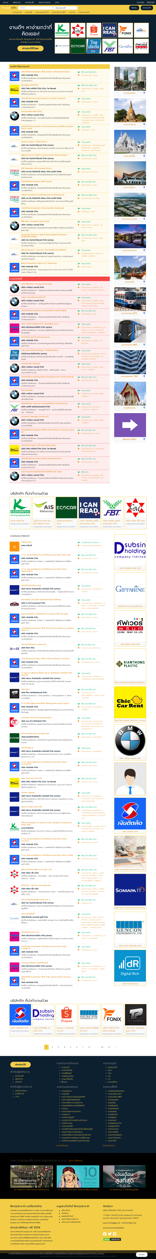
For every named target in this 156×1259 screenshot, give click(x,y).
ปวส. (110, 1070)
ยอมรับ (141, 1254)
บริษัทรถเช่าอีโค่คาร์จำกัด (30, 737)
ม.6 (109, 1076)
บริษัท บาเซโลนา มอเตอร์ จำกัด (32, 115)
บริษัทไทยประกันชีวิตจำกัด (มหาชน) (34, 353)
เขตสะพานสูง (96, 648)
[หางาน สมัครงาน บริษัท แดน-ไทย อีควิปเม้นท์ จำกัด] (14, 722)
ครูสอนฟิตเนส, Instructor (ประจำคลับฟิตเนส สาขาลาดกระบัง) (44, 403)
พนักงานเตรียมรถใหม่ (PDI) (31, 111)
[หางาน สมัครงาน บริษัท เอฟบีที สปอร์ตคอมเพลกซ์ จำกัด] (14, 407)
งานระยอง (112, 1120)
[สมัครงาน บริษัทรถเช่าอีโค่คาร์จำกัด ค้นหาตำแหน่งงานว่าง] (78, 46)
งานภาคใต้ (112, 1140)
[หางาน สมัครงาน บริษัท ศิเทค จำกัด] (14, 648)
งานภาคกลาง (113, 1129)
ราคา (57, 2)
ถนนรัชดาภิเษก (97, 327)
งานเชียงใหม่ (113, 1105)
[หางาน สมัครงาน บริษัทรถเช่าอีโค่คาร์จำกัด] (14, 738)
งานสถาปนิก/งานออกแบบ (72, 1131)
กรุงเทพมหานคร (86, 75)
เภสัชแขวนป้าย (26, 542)
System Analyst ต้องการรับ (31, 807)
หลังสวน (95, 873)
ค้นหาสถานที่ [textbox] (64, 8)
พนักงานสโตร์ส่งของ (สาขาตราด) (33, 644)
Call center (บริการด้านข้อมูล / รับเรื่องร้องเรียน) (39, 350)
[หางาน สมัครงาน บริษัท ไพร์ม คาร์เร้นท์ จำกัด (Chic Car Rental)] (14, 89)
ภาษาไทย (140, 2)
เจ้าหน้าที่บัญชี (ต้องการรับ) (31, 585)
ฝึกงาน (64, 1081)
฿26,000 (93, 870)
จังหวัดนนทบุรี (86, 145)
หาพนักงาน (19, 1093)
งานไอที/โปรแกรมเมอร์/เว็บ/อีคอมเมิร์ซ (93, 679)
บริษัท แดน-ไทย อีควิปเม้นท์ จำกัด (33, 721)
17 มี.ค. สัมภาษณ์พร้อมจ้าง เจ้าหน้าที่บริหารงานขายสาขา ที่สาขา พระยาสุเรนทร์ (44, 763)
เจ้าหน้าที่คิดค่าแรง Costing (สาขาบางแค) (36, 284)
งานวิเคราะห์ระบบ (95, 150)
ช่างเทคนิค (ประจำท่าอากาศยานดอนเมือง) (36, 717)
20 (102, 1047)
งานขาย (72, 12)
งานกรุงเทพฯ (113, 1099)
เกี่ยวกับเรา (66, 1210)
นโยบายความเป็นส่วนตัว (71, 1222)
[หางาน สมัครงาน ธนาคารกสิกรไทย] (14, 827)
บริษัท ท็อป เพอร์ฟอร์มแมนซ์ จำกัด (34, 692)
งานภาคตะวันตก (114, 1137)
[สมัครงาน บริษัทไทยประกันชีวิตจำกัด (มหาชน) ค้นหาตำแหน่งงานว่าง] (94, 46)
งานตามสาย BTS (42, 12)
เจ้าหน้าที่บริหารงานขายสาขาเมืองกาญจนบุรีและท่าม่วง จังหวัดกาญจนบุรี (47, 377)
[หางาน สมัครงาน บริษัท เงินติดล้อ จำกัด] (14, 76)
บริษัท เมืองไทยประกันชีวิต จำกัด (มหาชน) (36, 327)
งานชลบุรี (111, 1102)
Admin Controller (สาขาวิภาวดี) (33, 297)
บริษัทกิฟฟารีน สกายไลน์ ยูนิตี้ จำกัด (34, 917)
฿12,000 (91, 644)
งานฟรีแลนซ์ (66, 1073)
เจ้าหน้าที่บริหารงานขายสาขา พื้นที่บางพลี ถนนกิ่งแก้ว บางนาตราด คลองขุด (47, 431)
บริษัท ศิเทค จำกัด (27, 648)
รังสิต (101, 115)
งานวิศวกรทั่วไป (96, 799)
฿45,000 (93, 85)
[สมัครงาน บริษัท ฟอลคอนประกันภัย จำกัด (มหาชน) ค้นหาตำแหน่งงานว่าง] (62, 46)
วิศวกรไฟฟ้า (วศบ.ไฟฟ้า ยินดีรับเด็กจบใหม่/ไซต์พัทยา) (41, 599)
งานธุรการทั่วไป (93, 306)
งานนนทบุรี (112, 1111)
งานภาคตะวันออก (115, 1134)
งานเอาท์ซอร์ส (67, 1079)
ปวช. (110, 1073)
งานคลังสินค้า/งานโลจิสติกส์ (73, 1105)
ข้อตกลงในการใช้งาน (70, 1219)
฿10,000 (85, 472)
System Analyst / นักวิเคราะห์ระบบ (34, 141)
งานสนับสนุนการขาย (88, 120)
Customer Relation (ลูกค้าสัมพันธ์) (34, 962)
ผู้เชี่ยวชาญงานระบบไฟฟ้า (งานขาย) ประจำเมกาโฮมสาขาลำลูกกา (44, 155)
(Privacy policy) (97, 1253)
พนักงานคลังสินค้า (28, 913)
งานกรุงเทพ (17, 12)
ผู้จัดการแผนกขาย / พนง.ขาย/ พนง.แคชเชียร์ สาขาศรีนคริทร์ (43, 250)
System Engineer (28, 792)
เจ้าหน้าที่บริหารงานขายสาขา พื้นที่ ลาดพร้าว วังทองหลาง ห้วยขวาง (45, 71)
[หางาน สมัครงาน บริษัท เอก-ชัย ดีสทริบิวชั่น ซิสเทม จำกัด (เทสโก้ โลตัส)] (14, 172)
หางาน (5, 2)
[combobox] (35, 8)
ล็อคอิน (134, 8)
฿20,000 (93, 72)
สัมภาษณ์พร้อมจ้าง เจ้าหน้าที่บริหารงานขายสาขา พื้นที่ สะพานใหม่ (44, 614)
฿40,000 (85, 85)
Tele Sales (25, 689)
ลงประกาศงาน (44, 2)
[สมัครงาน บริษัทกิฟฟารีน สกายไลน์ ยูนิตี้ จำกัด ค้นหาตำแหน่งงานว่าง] (125, 46)
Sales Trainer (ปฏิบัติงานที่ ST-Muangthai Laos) (39, 324)
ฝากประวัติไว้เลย (30, 48)
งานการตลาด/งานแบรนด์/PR (73, 1096)
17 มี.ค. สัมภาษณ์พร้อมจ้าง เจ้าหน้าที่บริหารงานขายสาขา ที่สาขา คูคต (46, 555)
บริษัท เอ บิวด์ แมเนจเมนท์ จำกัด (33, 603)
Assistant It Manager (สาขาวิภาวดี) (35, 416)
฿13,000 (85, 689)
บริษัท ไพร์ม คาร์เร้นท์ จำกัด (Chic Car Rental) (38, 88)
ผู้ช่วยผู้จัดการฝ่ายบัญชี (29, 85)
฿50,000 (93, 195)
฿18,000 (85, 155)
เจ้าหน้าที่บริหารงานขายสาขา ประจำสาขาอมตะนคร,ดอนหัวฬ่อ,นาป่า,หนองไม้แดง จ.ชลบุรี (47, 127)
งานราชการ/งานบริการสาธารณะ (74, 1120)
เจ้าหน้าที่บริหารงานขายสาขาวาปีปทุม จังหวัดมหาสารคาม (41, 458)
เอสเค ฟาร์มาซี (26, 545)
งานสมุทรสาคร (113, 1126)
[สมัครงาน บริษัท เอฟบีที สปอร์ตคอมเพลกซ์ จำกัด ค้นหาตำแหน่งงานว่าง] (109, 46)
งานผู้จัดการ (91, 256)
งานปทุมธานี (112, 1114)
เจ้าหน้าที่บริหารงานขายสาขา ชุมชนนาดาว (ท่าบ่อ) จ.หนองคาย (43, 98)
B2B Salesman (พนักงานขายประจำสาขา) (36, 168)
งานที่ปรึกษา (91, 831)
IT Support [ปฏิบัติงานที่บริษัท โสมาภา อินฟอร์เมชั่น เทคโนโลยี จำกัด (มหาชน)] (46, 674)
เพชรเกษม (96, 225)
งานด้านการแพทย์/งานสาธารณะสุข (92, 546)
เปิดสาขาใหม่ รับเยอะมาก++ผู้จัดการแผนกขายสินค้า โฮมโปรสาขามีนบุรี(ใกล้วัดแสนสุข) (44, 235)
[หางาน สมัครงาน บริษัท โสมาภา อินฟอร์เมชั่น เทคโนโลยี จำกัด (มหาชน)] (14, 589)
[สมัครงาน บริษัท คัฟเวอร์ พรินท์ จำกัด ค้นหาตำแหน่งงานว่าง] (141, 46)
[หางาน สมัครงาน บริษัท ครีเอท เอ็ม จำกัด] (14, 874)
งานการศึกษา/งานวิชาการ (72, 1102)
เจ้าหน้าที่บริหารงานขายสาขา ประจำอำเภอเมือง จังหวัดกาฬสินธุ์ (43, 310)
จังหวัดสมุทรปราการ (87, 253)
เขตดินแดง (96, 354)
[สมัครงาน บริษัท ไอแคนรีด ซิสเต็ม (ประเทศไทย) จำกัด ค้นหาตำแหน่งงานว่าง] (109, 30)
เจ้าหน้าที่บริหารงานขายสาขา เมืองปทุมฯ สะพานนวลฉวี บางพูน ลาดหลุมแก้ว (43, 947)
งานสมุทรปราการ (114, 1123)
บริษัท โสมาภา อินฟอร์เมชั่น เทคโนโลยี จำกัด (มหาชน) (40, 588)
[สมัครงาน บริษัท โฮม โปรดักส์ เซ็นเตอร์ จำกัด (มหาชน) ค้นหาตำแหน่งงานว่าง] (141, 30)
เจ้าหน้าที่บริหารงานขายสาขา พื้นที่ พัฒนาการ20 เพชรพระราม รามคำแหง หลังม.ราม (47, 629)
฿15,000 (85, 311)
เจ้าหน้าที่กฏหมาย (27, 747)
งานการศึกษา (85, 409)
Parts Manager (27, 390)
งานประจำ (65, 1067)
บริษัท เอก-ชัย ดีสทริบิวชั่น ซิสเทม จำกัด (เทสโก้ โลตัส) (41, 171)
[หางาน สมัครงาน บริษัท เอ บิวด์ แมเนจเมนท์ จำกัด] (14, 604)
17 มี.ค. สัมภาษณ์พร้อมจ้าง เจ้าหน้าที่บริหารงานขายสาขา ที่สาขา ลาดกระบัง (44, 840)
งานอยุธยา (112, 1117)
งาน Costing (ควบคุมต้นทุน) (95, 290)
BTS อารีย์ (84, 920)
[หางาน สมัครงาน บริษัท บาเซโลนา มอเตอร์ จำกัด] (14, 116)
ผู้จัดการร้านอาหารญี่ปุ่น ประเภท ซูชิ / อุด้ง (36, 869)
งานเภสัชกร (96, 198)
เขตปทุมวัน (85, 876)
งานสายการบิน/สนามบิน (89, 451)
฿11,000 (92, 734)
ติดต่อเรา (65, 1213)
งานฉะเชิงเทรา (113, 1108)
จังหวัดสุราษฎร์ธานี (87, 826)
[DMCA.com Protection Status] (112, 1239)
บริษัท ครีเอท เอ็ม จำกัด (30, 873)
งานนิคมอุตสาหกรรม (116, 1091)
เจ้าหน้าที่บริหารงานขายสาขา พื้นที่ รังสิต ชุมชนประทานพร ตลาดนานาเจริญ (46, 978)
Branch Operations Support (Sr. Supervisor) (39, 263)
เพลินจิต (101, 873)
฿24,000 (85, 870)
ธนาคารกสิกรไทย (27, 828)
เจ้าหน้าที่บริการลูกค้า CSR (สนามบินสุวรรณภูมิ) (38, 445)
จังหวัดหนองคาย (87, 102)
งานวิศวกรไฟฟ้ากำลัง (92, 608)
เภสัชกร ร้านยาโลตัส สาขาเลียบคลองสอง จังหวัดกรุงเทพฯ (42, 195)
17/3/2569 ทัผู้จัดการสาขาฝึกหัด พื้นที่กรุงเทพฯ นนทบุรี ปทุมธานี (45, 703)
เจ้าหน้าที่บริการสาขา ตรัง (30, 932)
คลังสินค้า (85, 927)
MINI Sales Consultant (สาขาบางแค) (35, 221)
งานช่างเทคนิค (84, 12)
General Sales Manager (30, 363)
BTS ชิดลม (93, 876)
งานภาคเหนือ (113, 1131)
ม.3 (109, 1079)
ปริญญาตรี (112, 1067)
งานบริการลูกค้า (99, 120)
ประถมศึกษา (113, 1081)
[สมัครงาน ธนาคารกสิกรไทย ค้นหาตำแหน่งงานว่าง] (62, 30)
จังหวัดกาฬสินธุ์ (86, 314)
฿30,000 (85, 195)
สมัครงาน (16, 2)
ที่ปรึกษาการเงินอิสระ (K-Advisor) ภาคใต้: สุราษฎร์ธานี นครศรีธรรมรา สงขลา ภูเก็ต (46, 823)
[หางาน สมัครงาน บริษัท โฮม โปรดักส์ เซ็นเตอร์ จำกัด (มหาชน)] (14, 146)
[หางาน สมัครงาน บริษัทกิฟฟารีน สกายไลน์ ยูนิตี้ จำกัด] (14, 918)
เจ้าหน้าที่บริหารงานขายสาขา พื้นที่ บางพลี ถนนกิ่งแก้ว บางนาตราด (45, 658)
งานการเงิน (96, 829)
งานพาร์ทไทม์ (67, 1070)
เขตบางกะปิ (96, 407)
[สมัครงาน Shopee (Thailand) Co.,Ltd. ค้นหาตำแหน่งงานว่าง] (94, 30)
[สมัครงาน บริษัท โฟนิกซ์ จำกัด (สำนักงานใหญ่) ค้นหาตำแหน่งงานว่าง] (125, 30)
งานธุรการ (84, 306)
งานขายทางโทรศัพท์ (94, 478)
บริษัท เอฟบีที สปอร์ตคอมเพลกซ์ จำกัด (35, 406)
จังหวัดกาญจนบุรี (87, 380)
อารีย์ (94, 917)
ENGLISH (151, 2)
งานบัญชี (28, 12)
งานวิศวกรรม (93, 606)
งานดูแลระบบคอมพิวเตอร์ (89, 815)
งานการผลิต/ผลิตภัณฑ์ (71, 1099)
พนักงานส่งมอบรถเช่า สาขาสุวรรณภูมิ (35, 733)
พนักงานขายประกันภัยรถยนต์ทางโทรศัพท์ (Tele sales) (41, 471)
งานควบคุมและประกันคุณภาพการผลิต (93, 118)
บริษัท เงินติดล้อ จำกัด (29, 75)
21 (109, 1047)
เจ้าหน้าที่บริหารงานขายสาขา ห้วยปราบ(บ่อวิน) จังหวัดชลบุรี (42, 208)
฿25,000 (85, 807)
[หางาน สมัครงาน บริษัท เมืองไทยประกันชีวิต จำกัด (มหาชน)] (14, 328)
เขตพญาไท (100, 917)
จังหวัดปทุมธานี (86, 159)
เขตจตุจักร (96, 115)
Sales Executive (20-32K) (31, 778)
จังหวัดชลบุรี (85, 130)
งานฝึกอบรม (101, 332)
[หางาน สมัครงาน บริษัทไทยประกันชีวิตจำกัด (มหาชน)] (14, 354)
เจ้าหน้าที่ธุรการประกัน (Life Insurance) (35, 337)
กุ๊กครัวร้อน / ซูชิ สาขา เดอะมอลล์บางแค (36, 885)
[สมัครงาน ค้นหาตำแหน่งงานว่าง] (130, 779)
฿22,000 (93, 235)
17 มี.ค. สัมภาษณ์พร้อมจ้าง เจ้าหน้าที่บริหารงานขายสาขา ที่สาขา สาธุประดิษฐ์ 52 (44, 570)
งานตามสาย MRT (59, 12)
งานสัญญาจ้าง (68, 1076)
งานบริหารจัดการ (97, 707)
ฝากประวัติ (29, 2)
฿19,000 (92, 703)
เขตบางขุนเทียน (97, 721)
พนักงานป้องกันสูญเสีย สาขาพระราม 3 (35, 899)
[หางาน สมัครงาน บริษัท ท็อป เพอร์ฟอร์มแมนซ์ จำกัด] (14, 693)
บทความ (18, 1081)
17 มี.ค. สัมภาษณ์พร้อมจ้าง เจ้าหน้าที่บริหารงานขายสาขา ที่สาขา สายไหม (47, 855)
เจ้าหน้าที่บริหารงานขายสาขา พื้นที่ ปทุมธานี (36, 181)
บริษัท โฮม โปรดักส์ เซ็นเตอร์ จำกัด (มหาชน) (37, 145)
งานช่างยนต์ (85, 123)
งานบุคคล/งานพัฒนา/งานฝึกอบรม (76, 1137)
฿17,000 (92, 459)
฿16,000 (85, 72)
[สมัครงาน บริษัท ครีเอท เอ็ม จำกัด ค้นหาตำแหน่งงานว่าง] (78, 30)
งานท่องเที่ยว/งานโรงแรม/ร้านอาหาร (76, 1134)
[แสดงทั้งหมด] (62, 1145)
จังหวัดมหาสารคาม (87, 462)
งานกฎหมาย (66, 1091)
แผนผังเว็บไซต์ (67, 1216)
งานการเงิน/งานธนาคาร (71, 1111)
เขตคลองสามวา (97, 589)
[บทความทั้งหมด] (75, 1160)
